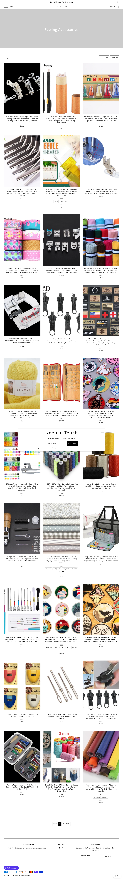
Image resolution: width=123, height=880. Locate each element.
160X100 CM (66, 569)
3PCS (66, 201)
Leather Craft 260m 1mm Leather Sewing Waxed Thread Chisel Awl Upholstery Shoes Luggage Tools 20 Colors (101, 486)
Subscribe (108, 856)
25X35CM (105, 797)
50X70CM (97, 797)
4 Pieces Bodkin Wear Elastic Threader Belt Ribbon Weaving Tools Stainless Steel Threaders (62, 716)
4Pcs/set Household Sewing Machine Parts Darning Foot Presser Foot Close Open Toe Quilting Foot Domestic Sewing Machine (22, 119)
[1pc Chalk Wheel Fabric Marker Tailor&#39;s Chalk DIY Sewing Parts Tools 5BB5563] (22, 686)
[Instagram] (62, 848)
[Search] (117, 2)
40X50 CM (49, 569)
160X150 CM (75, 569)
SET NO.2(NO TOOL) (64, 647)
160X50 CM (57, 569)
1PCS (56, 201)
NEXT (68, 823)
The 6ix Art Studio (61, 7)
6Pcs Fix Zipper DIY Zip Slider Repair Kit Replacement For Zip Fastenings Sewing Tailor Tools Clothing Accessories (61, 341)
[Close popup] (102, 431)
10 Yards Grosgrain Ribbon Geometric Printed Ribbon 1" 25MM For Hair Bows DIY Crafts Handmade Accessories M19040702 (22, 270)
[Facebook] (59, 848)
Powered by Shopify (24, 875)
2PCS (61, 201)
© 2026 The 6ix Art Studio (11, 875)
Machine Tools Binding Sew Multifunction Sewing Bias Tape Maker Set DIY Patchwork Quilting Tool (22, 787)
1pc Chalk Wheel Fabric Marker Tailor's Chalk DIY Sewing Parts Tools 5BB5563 (22, 715)
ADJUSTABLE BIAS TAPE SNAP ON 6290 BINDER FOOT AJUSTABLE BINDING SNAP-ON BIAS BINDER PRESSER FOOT (22, 341)
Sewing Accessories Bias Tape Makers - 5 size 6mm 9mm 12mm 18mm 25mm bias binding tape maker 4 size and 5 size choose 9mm (101, 119)
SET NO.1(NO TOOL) (51, 647)
